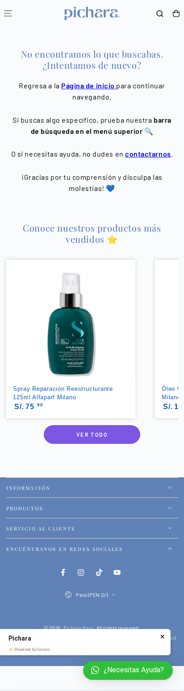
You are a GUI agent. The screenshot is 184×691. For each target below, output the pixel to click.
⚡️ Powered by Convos (29, 649)
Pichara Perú (78, 628)
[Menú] (8, 14)
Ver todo (92, 434)
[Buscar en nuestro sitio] (160, 14)
